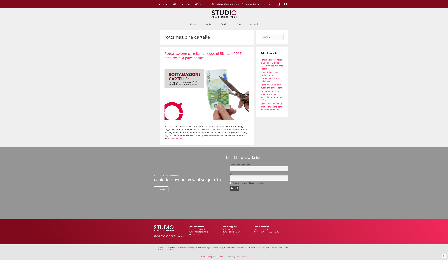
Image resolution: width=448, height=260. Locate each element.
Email (232, 174)
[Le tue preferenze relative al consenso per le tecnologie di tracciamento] (444, 256)
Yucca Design (241, 256)
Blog (239, 24)
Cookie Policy (206, 256)
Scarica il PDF (169, 250)
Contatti (254, 24)
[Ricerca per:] (272, 37)
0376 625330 (198, 234)
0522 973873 (231, 234)
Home (193, 24)
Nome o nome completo (240, 165)
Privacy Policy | (220, 256)
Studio (208, 24)
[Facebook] (285, 4)
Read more (177, 138)
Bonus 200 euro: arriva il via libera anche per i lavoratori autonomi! (271, 107)
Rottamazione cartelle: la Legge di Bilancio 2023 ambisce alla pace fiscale (203, 56)
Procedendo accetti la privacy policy (248, 183)
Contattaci (161, 189)
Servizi (224, 24)
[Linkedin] (279, 4)
